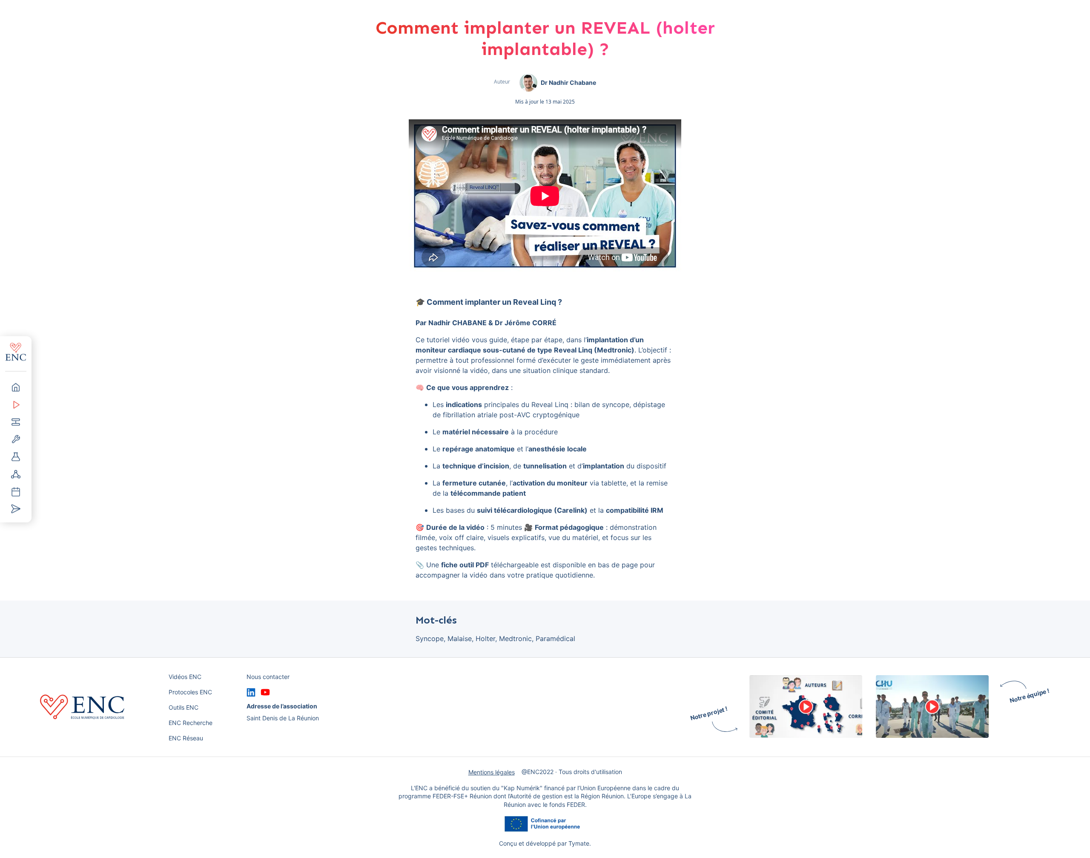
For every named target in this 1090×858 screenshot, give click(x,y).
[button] (15, 386)
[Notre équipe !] (932, 707)
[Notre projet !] (805, 707)
